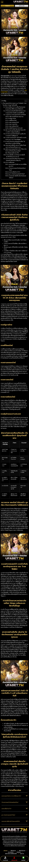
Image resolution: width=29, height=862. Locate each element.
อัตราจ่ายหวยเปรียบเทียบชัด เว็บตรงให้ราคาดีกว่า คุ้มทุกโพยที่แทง (15, 131)
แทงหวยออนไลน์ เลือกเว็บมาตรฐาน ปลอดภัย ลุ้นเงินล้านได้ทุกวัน (15, 159)
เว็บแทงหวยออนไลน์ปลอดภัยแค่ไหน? (17, 169)
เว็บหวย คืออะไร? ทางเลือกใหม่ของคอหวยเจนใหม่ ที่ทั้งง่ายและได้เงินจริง (15, 108)
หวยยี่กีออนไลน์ (12, 120)
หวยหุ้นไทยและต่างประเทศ (15, 128)
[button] (2, 2)
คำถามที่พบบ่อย (10, 162)
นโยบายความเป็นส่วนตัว (11, 853)
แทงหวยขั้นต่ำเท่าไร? (14, 172)
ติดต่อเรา (19, 852)
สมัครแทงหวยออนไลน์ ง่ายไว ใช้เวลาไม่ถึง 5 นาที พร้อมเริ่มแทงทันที (16, 150)
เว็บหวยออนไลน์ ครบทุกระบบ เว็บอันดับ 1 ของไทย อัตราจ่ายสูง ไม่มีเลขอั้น (14, 104)
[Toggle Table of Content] (25, 101)
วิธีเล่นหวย (13, 850)
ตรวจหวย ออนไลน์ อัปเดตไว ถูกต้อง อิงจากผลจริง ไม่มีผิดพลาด (16, 134)
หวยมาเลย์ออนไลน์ (13, 126)
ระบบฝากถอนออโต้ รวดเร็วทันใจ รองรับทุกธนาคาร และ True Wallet (16, 138)
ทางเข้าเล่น (5, 860)
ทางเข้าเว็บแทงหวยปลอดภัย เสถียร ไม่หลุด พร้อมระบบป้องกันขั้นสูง (15, 142)
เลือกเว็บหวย (22, 850)
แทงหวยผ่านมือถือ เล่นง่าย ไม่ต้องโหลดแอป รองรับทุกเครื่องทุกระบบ (16, 146)
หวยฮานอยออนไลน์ (13, 122)
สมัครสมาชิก (14, 860)
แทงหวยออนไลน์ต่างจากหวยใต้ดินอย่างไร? (18, 165)
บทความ (22, 853)
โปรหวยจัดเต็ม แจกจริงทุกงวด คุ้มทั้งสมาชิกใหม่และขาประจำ (15, 155)
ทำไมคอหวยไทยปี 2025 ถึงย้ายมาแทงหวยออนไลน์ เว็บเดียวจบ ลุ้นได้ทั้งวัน (16, 112)
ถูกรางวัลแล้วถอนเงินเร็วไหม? (17, 174)
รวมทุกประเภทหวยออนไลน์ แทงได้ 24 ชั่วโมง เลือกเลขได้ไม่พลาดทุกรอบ (16, 115)
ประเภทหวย (10, 852)
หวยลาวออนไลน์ (12, 124)
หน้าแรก (5, 850)
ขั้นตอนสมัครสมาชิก (13, 153)
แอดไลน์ (23, 860)
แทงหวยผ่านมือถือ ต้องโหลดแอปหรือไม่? (17, 176)
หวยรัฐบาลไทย (12, 118)
